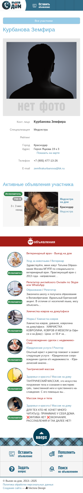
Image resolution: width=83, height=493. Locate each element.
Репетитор (50, 289)
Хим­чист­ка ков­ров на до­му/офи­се (47, 311)
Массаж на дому (61, 376)
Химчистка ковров (47, 318)
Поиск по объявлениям (62, 469)
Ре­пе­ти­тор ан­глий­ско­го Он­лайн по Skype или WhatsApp (52, 283)
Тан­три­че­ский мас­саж (40, 369)
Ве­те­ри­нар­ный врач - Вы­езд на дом (49, 253)
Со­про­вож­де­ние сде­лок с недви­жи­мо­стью (50, 341)
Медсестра (66, 211)
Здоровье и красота (38, 376)
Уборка (30, 318)
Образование (34, 289)
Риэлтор (58, 347)
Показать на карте (48, 152)
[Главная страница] (12, 5)
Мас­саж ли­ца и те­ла (39, 398)
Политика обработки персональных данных (28, 484)
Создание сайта (12, 488)
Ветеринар (58, 260)
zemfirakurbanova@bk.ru (49, 168)
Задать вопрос (20, 469)
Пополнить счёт (62, 454)
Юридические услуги (38, 347)
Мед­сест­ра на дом (66, 200)
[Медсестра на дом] (41, 208)
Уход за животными (37, 260)
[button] (41, 436)
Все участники (43, 20)
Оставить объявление (20, 454)
